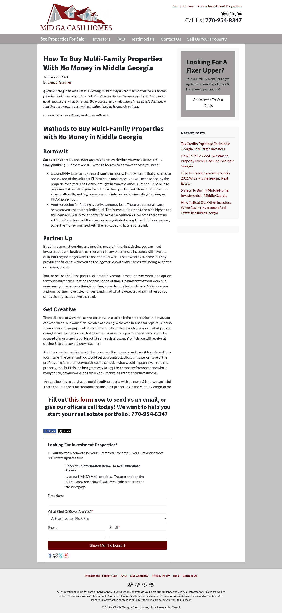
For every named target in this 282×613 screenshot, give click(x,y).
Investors (101, 38)
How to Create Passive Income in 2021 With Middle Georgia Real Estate (205, 178)
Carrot (176, 607)
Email (115, 527)
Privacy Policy (161, 575)
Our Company (183, 6)
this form (80, 399)
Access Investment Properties (219, 6)
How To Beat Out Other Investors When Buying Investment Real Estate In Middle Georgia (206, 207)
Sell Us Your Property (207, 38)
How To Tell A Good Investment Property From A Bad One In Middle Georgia (207, 161)
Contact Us (171, 38)
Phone (52, 527)
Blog (176, 575)
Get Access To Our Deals (208, 102)
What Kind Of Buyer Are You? (70, 511)
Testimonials (142, 38)
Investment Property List (101, 575)
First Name (56, 495)
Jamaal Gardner (59, 82)
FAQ (120, 38)
